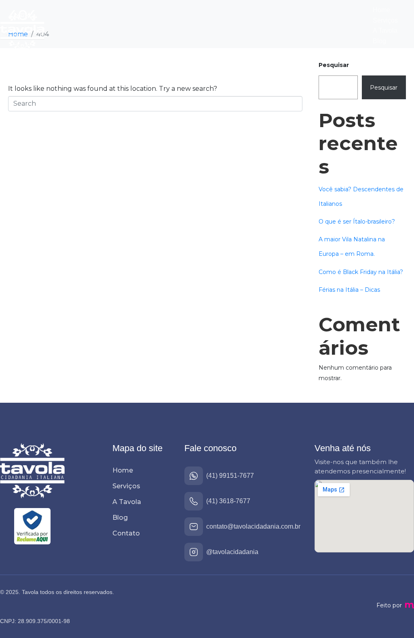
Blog (379, 41)
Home (381, 9)
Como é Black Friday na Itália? (361, 272)
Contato (384, 51)
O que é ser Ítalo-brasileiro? (357, 221)
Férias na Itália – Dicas (349, 289)
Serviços (385, 20)
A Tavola (385, 30)
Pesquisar (334, 65)
